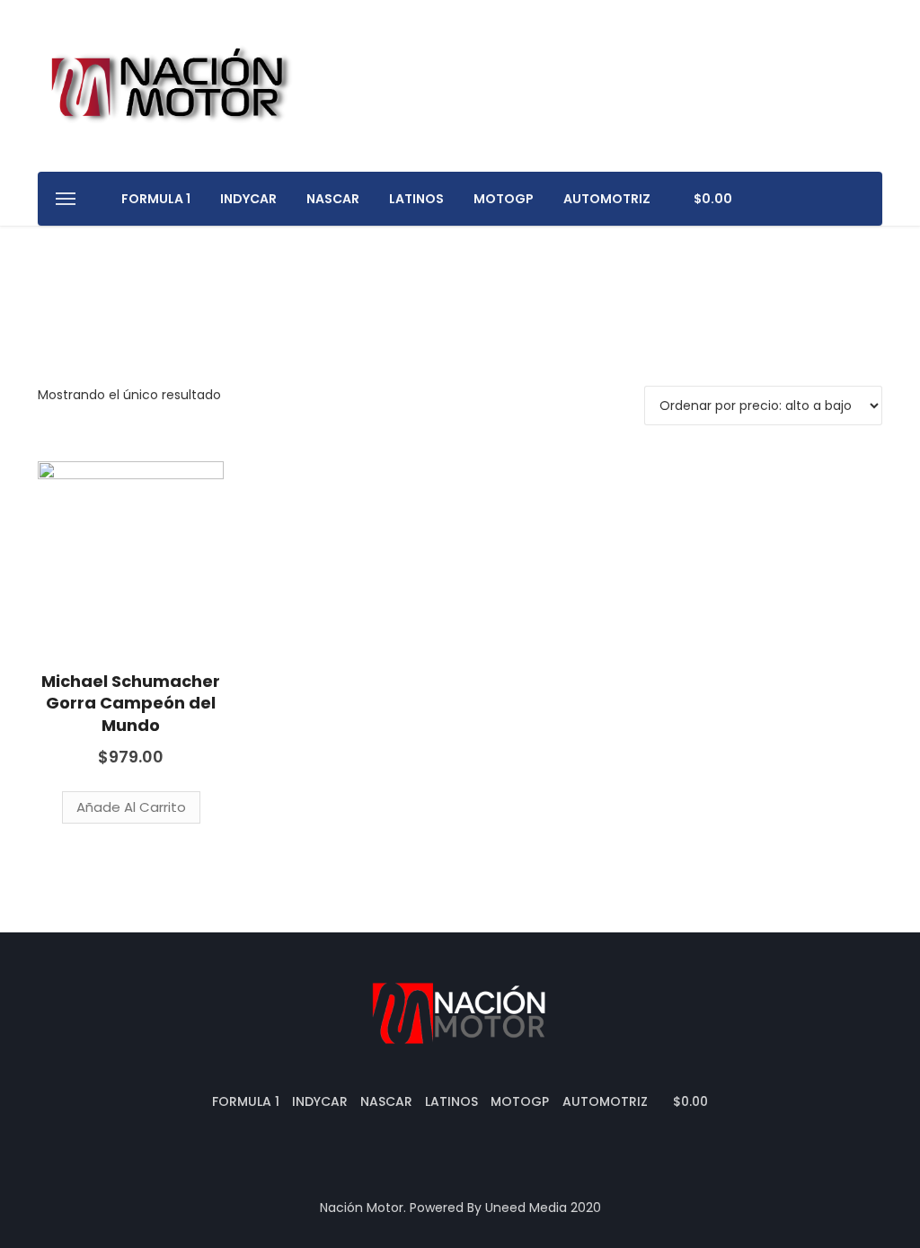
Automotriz (606, 199)
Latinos (416, 199)
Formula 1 (155, 199)
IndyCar (248, 199)
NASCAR (332, 199)
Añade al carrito (131, 807)
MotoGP (503, 199)
